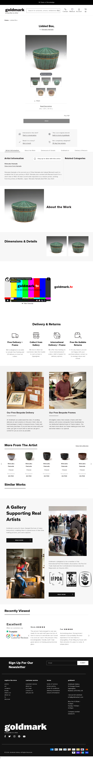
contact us (29, 690)
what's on (8, 692)
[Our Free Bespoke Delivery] (25, 390)
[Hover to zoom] (46, 55)
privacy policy (51, 686)
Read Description (46, 106)
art (5, 686)
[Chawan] (11, 455)
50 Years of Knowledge (46, 2)
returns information (53, 692)
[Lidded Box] (35, 82)
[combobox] (43, 11)
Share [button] (38, 101)
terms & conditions (53, 688)
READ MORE (19, 540)
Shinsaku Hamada (47, 29)
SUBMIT (83, 663)
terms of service (52, 684)
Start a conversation (29, 135)
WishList (72, 11)
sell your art (30, 692)
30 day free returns (59, 143)
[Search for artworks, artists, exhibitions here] (58, 11)
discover (7, 699)
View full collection (82, 446)
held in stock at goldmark (61, 135)
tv (5, 697)
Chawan (11, 470)
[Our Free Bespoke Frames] (67, 390)
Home (7, 20)
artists (7, 684)
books (7, 690)
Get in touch (27, 143)
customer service (31, 684)
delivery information (53, 690)
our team (29, 688)
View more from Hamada (13, 166)
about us (7, 695)
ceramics (7, 688)
